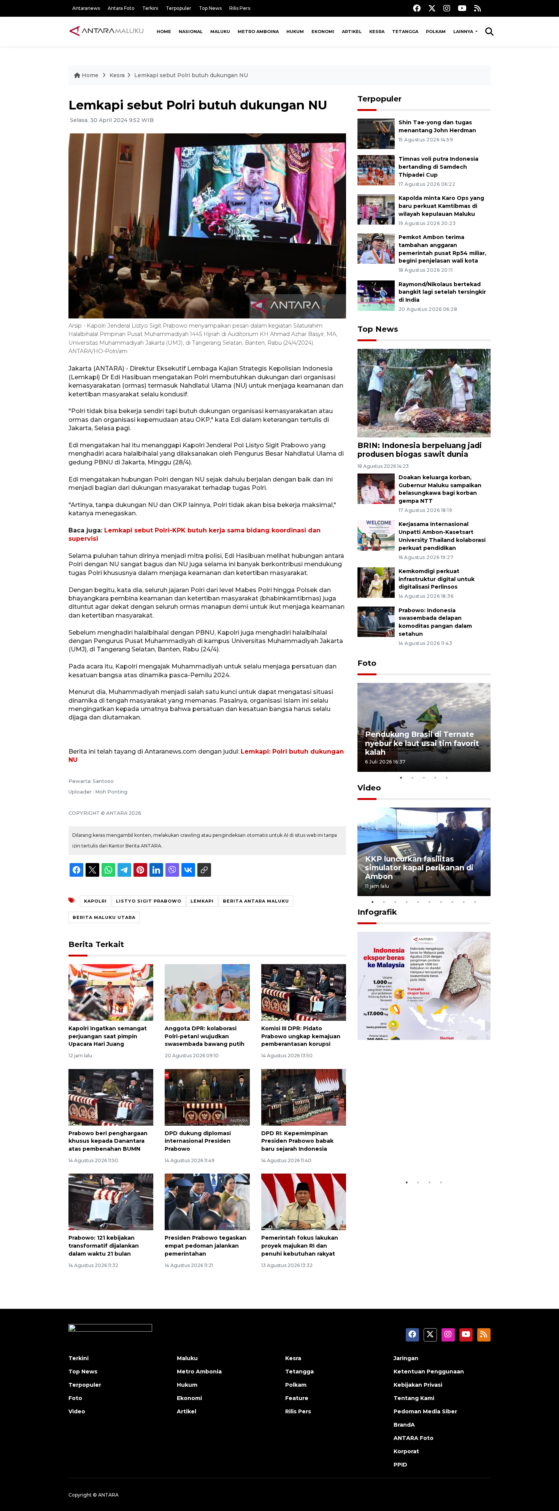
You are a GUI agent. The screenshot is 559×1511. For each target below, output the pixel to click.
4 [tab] (435, 777)
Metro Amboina (258, 31)
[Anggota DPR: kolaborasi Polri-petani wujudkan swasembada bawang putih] (207, 992)
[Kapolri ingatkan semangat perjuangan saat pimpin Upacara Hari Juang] (110, 992)
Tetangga (405, 31)
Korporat (406, 1451)
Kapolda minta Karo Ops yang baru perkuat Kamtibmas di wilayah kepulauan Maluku (441, 206)
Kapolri (95, 901)
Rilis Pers (239, 8)
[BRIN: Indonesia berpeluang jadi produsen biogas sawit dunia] (424, 392)
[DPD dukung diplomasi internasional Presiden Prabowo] (207, 1096)
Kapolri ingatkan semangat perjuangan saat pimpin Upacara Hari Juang (107, 1036)
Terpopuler (178, 8)
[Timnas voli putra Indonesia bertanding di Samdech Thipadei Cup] (376, 170)
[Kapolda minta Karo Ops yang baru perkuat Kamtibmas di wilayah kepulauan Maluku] (376, 208)
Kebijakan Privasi (418, 1384)
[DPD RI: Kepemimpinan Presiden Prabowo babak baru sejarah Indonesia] (303, 1096)
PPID (400, 1464)
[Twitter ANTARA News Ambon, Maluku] (432, 8)
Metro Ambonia (199, 1371)
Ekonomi (322, 31)
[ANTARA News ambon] (106, 31)
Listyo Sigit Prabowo (148, 901)
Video (369, 787)
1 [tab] (401, 777)
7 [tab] (441, 902)
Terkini (150, 8)
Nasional (191, 31)
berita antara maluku (256, 901)
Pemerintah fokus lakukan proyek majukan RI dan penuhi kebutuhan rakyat (299, 1245)
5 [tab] (447, 777)
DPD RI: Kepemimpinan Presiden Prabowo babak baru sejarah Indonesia (297, 1141)
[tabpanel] (424, 727)
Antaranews (86, 8)
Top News (210, 8)
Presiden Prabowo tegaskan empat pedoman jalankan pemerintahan (205, 1245)
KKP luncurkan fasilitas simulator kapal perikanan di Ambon (419, 867)
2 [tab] (412, 777)
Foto (366, 663)
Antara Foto (121, 8)
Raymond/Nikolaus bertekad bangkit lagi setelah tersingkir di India (442, 292)
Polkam (436, 31)
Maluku (220, 31)
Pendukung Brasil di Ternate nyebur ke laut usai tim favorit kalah (422, 743)
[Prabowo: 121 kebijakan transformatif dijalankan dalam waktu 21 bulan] (110, 1201)
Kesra (376, 31)
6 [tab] (430, 902)
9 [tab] (464, 902)
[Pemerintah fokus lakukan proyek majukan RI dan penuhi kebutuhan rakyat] (303, 1201)
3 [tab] (424, 777)
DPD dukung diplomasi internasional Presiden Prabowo (198, 1141)
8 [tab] (452, 902)
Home (164, 31)
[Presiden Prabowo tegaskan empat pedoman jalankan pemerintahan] (207, 1201)
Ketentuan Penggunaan (429, 1371)
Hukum (295, 31)
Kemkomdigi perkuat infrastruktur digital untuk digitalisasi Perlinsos (437, 579)
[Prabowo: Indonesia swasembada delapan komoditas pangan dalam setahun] (376, 621)
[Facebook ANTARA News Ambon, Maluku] (417, 8)
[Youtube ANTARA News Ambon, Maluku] (462, 8)
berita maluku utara (104, 917)
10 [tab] (475, 902)
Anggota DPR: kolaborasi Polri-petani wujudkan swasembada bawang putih (205, 1036)
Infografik (377, 912)
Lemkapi (202, 901)
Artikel (352, 31)
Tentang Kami (414, 1398)
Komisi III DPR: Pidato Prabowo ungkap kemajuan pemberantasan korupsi (300, 1036)
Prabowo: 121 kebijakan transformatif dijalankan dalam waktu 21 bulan (103, 1245)
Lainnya (463, 31)
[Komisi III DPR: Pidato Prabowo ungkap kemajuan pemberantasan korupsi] (303, 992)
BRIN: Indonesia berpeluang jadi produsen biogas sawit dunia (419, 450)
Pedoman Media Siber (425, 1411)
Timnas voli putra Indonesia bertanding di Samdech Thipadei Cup (438, 166)
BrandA (404, 1424)
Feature (296, 1398)
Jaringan (406, 1358)
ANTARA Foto (414, 1438)
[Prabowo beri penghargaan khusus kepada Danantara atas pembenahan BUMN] (110, 1096)
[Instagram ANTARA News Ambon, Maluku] (446, 8)
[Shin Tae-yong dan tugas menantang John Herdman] (376, 133)
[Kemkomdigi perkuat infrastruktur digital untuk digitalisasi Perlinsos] (376, 582)
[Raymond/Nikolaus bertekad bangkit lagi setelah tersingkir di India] (376, 295)
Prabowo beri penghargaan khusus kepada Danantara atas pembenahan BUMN (108, 1141)
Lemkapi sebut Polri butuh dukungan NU (191, 75)
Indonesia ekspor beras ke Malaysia (416, 1152)
